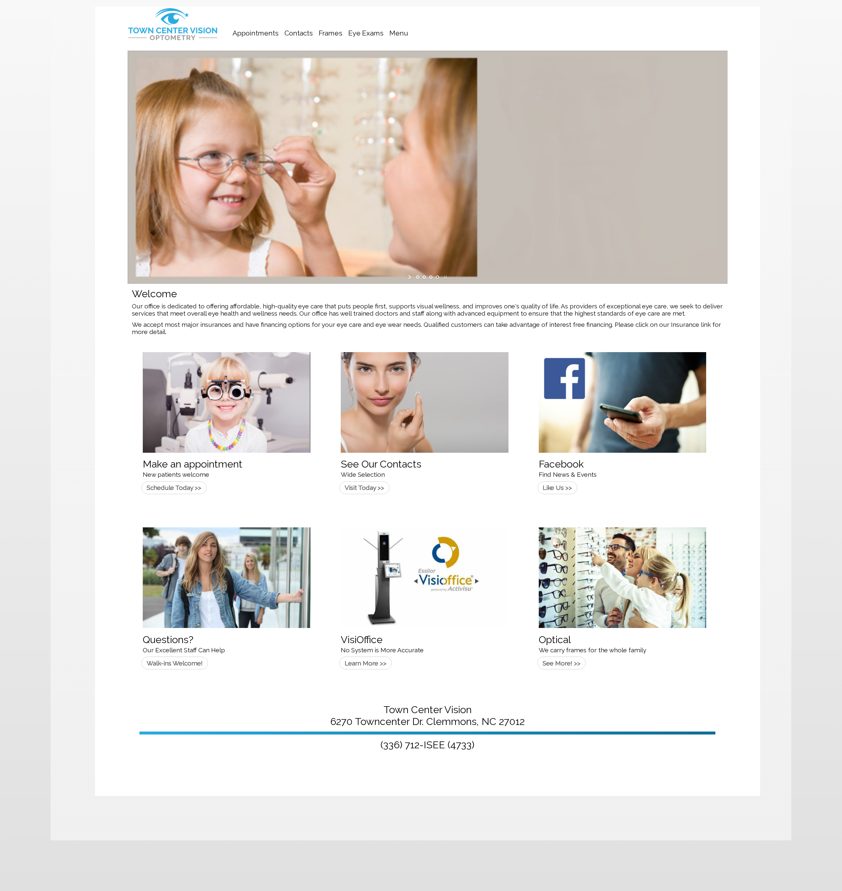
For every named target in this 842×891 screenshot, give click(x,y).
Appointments (256, 33)
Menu (398, 33)
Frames (330, 33)
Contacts (299, 33)
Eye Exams (366, 33)
